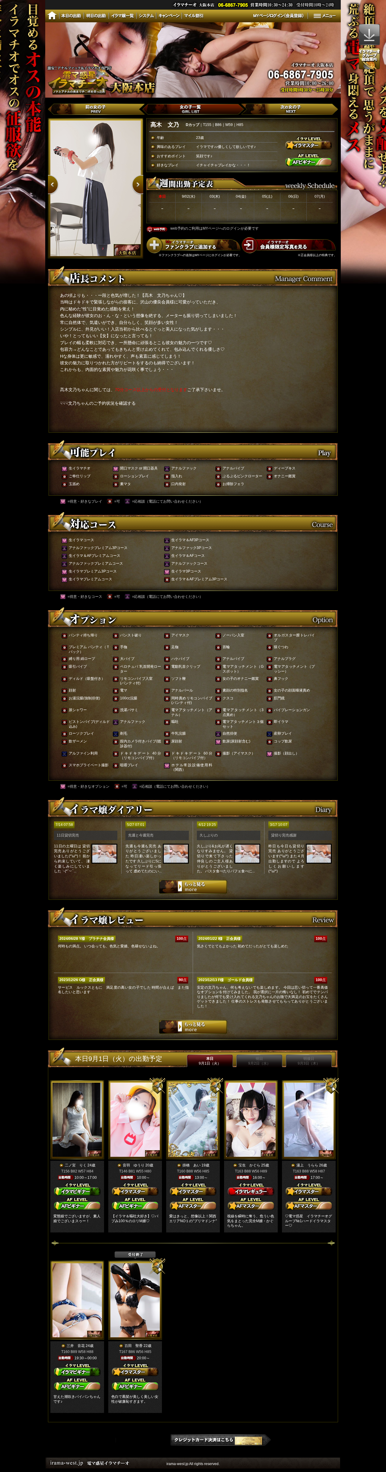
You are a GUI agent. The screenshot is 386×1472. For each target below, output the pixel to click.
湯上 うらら (307, 1165)
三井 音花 (76, 1346)
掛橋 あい (191, 1165)
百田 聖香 (134, 1346)
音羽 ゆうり (133, 1165)
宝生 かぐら (249, 1165)
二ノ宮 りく (76, 1165)
